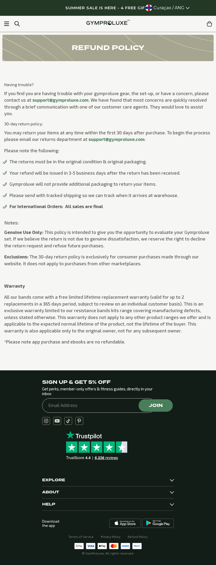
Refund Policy (138, 536)
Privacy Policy (110, 536)
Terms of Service (81, 536)
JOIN (156, 405)
